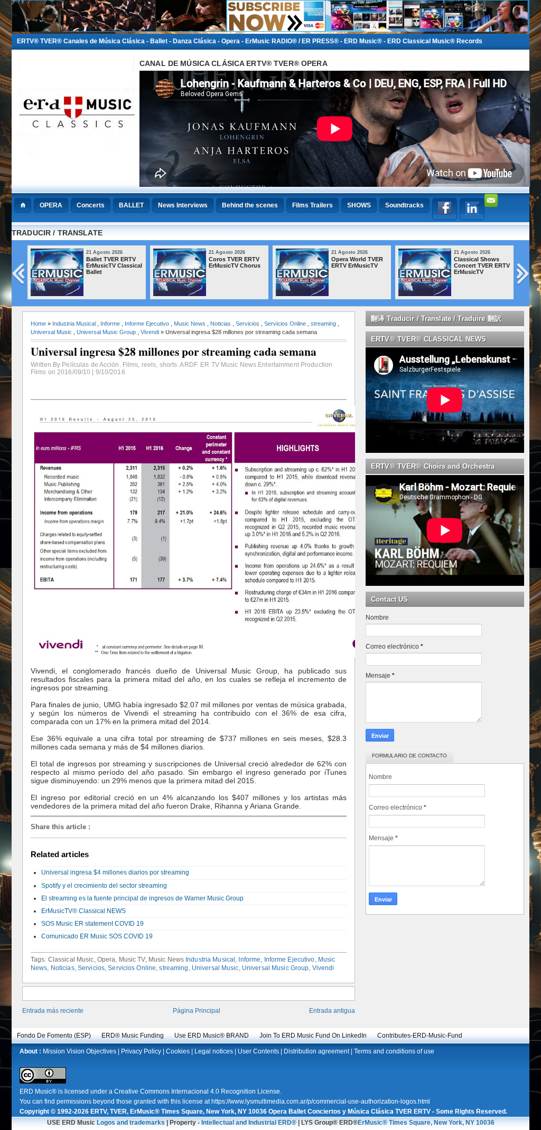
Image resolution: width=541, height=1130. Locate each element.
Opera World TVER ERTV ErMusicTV (357, 262)
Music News (190, 323)
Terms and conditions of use (394, 1051)
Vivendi (150, 332)
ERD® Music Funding (132, 1035)
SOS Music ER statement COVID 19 (92, 923)
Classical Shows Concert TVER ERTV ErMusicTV (482, 265)
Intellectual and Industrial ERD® (248, 1122)
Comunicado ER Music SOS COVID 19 (97, 936)
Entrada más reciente (52, 1010)
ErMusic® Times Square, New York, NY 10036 (426, 1122)
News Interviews (183, 205)
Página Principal (196, 1010)
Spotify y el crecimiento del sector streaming (104, 885)
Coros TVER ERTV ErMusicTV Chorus (234, 262)
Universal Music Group (106, 332)
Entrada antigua (332, 1010)
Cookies (178, 1051)
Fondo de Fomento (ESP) (54, 1035)
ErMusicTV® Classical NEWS (83, 911)
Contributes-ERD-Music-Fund (419, 1035)
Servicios (247, 323)
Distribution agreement (316, 1051)
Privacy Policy (141, 1051)
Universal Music (51, 332)
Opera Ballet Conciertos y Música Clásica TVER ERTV (349, 1111)
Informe (110, 323)
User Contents (258, 1051)
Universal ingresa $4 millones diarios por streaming (115, 872)
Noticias (220, 323)
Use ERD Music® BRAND (211, 1035)
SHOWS (359, 205)
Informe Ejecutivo (147, 323)
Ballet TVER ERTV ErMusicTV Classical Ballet (114, 265)
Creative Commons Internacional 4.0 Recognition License (197, 1091)
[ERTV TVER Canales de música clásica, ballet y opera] (270, 29)
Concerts (91, 205)
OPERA (51, 205)
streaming (323, 323)
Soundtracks (404, 205)
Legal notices (213, 1051)
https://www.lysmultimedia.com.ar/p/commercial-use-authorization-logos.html (320, 1101)
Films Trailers (312, 205)
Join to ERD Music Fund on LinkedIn (313, 1035)
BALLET (131, 205)
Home (38, 323)
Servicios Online (285, 323)
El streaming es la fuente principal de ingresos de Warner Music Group (142, 898)
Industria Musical (74, 323)
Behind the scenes (250, 205)
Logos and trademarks (131, 1122)
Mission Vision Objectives (79, 1051)
